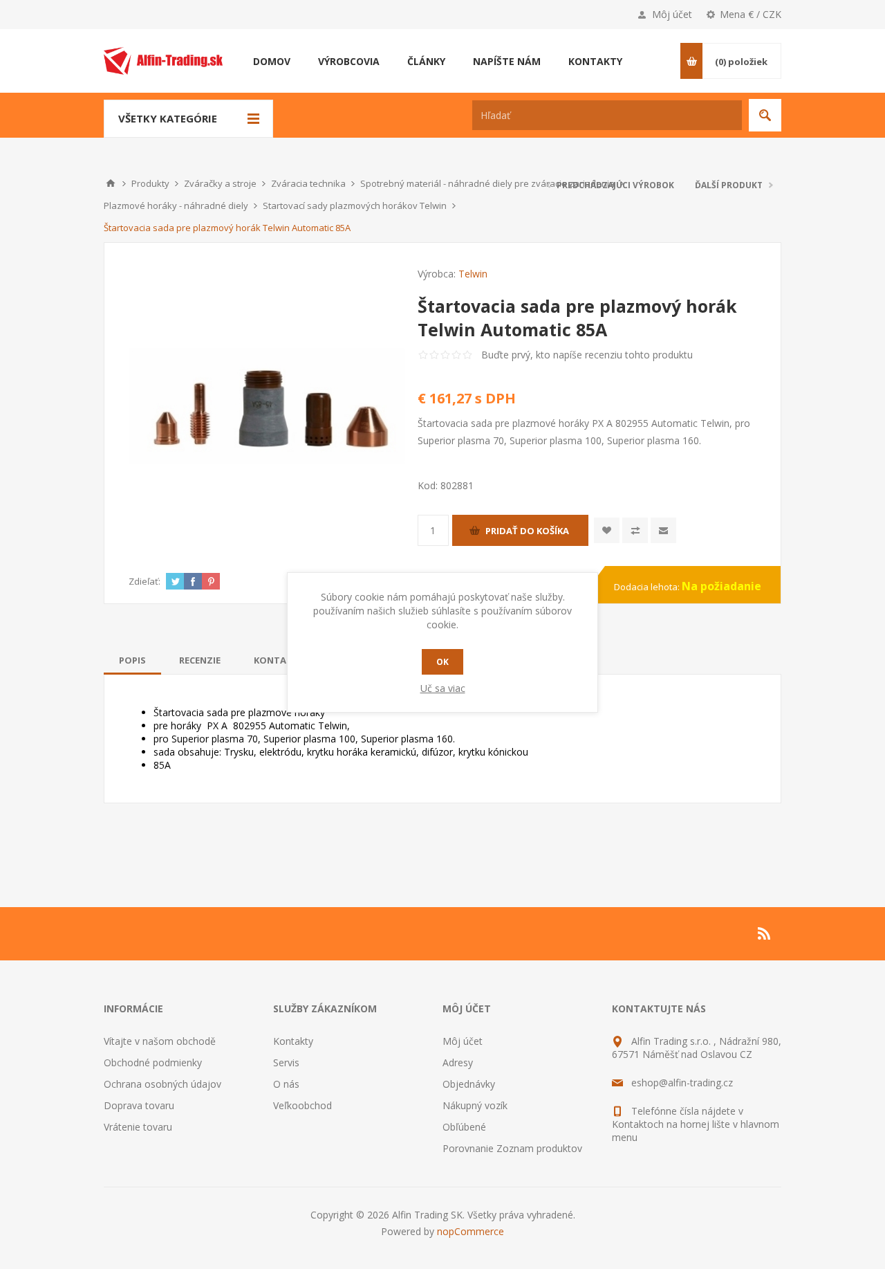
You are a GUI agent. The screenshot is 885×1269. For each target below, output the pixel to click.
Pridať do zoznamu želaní (607, 530)
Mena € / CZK (750, 14)
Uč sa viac (442, 688)
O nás (286, 1083)
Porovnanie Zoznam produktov (512, 1148)
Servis (286, 1062)
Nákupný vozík (474, 1105)
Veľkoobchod (302, 1105)
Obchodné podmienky (153, 1062)
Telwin (472, 273)
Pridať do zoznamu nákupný (635, 530)
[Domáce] (111, 183)
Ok (442, 662)
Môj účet (672, 14)
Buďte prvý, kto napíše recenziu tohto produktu (587, 354)
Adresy (457, 1062)
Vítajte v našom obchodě (160, 1041)
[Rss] (765, 933)
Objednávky (468, 1083)
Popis (132, 660)
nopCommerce (470, 1231)
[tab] (132, 660)
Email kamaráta (663, 530)
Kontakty (293, 1041)
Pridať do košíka (527, 530)
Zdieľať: (144, 581)
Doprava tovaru (139, 1105)
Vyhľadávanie (765, 115)
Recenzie (200, 660)
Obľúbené (464, 1126)
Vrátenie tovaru (138, 1126)
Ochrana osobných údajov (162, 1083)
